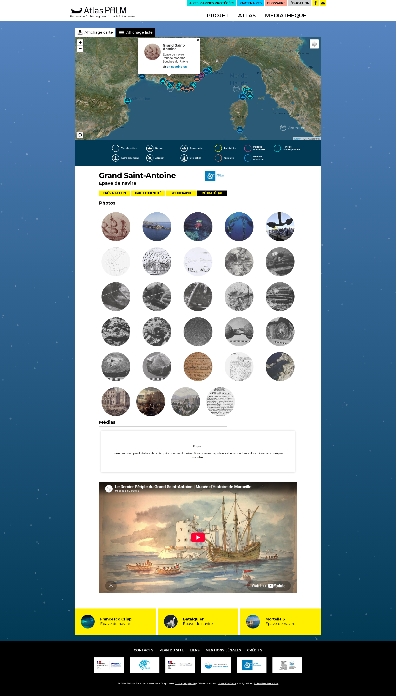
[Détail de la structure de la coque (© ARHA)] (115, 332)
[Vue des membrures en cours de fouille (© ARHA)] (280, 297)
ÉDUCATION (299, 3)
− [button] (80, 48)
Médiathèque (285, 15)
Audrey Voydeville (185, 683)
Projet (218, 15)
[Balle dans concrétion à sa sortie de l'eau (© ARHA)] (157, 367)
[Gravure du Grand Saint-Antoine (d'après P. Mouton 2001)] (115, 227)
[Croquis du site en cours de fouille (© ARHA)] (157, 262)
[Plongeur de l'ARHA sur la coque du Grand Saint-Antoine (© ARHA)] (198, 227)
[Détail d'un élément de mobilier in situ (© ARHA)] (157, 332)
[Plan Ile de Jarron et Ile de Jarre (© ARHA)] (115, 262)
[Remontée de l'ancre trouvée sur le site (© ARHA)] (239, 227)
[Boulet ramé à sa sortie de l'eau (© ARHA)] (239, 332)
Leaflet (297, 138)
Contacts (143, 650)
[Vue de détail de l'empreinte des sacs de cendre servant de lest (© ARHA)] (198, 332)
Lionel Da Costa (227, 683)
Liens (195, 650)
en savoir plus (176, 66)
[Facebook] (315, 3)
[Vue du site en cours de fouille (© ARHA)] (239, 262)
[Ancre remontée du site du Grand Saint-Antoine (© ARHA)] (198, 297)
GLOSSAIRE (276, 3)
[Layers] (314, 44)
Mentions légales (223, 650)
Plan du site (171, 650)
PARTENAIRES (250, 3)
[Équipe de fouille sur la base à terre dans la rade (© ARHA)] (239, 297)
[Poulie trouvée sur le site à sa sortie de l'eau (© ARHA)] (280, 332)
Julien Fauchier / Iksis (266, 683)
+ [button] (80, 42)
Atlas (247, 15)
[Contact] (323, 3)
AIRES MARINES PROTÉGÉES (211, 3)
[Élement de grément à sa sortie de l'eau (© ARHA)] (115, 367)
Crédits (254, 650)
